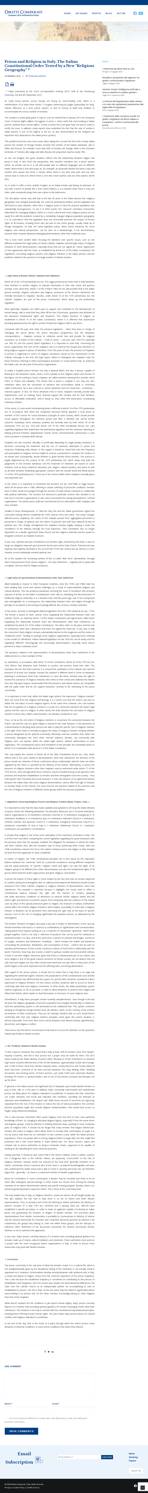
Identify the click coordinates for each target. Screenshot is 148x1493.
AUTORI (121, 13)
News (132, 1453)
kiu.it (37, 1487)
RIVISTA (96, 13)
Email (56, 1403)
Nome (8, 1403)
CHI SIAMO (81, 13)
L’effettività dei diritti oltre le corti (118, 68)
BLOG (109, 13)
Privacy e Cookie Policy (15, 1487)
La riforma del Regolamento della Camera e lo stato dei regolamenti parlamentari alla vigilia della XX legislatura (122, 104)
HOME (67, 13)
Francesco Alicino (37, 76)
